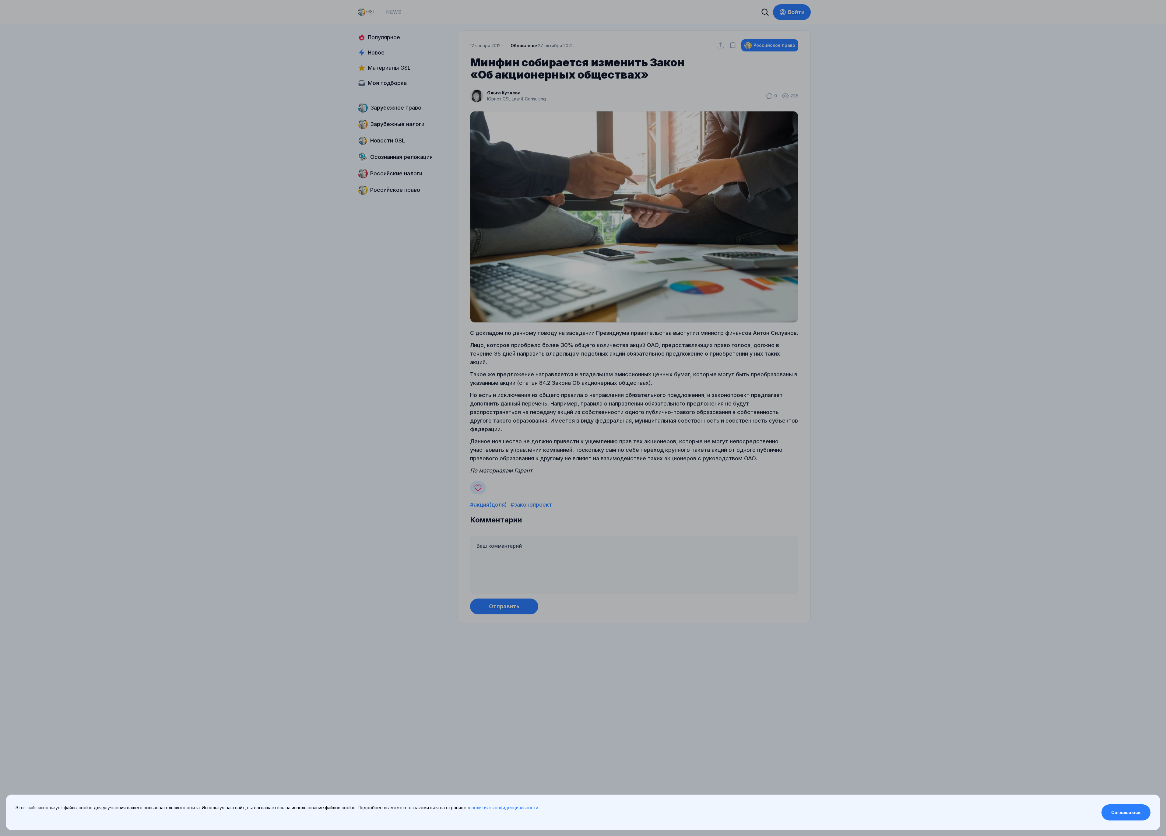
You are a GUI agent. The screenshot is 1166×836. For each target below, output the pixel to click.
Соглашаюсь (1126, 812)
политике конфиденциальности (505, 807)
